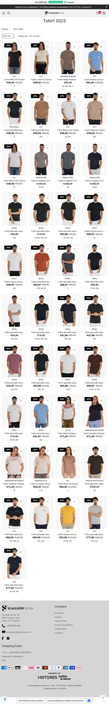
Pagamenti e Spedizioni (12, 656)
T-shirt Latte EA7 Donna (41, 79)
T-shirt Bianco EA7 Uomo (68, 130)
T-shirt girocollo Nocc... (41, 130)
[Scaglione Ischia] (54, 13)
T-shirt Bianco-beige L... (68, 433)
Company (58, 633)
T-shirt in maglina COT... (41, 181)
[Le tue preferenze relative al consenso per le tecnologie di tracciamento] (5, 699)
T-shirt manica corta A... (94, 79)
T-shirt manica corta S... (67, 534)
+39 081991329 (13, 626)
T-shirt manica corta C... (94, 231)
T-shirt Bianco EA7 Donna (14, 181)
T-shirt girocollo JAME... (94, 484)
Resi (4, 660)
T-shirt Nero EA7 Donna (14, 79)
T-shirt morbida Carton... (41, 484)
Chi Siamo (59, 613)
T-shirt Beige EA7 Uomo (94, 130)
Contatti (57, 617)
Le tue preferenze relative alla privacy (65, 700)
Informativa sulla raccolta (30, 700)
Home (5, 29)
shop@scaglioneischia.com (19, 632)
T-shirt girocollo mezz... (14, 130)
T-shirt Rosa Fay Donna (68, 484)
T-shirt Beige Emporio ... (68, 79)
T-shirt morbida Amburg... (94, 433)
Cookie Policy (60, 629)
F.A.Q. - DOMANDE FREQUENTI (17, 652)
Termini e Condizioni (63, 625)
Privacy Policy (60, 621)
